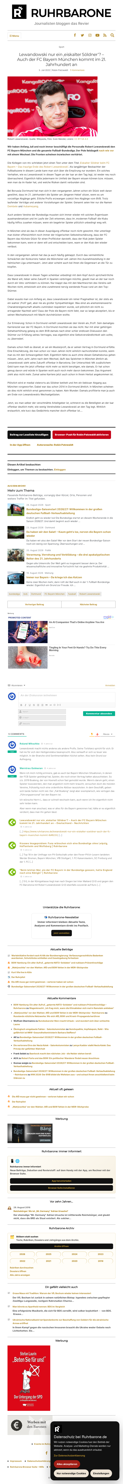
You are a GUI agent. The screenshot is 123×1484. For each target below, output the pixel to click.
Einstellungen (101, 1473)
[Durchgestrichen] (34, 705)
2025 (48, 1254)
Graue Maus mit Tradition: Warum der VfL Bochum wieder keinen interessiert (52, 1293)
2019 (100, 1261)
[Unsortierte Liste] (42, 705)
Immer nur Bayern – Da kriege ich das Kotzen (54, 577)
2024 (74, 1254)
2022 (22, 1261)
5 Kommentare (77, 70)
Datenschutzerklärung (38, 1461)
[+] (59, 705)
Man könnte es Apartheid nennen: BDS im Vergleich (39, 1306)
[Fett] (21, 705)
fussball (72, 594)
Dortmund (36, 594)
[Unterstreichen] (30, 705)
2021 (48, 1261)
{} (55, 705)
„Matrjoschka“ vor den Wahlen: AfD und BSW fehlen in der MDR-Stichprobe (49, 967)
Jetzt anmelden (61, 933)
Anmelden (110, 685)
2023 (101, 1254)
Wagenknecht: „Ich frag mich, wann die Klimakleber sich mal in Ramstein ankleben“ (71, 1008)
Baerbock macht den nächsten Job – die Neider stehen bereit (60, 1053)
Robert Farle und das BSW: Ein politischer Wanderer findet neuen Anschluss (60, 1058)
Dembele (13, 206)
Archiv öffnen (61, 1246)
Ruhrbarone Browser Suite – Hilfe (27, 1467)
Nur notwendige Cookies (71, 1473)
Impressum (16, 1461)
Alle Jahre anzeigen (20, 1275)
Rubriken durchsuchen (21, 1267)
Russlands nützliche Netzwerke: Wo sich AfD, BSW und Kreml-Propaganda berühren (57, 1016)
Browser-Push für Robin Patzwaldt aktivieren (82, 434)
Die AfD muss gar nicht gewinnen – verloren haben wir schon (42, 982)
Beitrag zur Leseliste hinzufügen (29, 434)
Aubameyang (30, 206)
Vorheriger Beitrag (34, 604)
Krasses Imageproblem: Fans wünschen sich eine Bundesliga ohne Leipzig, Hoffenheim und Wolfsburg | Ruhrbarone (64, 845)
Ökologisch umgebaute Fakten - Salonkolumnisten (40, 1029)
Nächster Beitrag (88, 604)
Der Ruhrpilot (18, 977)
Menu (15, 35)
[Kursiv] (25, 705)
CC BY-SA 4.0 (81, 139)
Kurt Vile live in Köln (21, 972)
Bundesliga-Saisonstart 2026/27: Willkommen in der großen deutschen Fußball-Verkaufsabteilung (62, 986)
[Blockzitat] (46, 705)
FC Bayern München (54, 594)
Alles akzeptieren (67, 1464)
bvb (25, 594)
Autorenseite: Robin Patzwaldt (55, 444)
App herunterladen (61, 1181)
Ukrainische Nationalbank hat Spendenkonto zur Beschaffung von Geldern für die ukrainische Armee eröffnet (60, 1321)
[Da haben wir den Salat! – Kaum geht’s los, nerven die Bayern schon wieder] (16, 532)
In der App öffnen (20, 444)
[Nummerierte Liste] (38, 705)
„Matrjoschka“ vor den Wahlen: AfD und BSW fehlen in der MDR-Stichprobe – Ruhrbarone (59, 1012)
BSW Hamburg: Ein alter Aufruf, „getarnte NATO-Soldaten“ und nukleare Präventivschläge (57, 962)
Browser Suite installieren (61, 1188)
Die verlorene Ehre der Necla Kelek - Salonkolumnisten (41, 1045)
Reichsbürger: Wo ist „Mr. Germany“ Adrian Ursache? (41, 1211)
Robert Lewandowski (90, 594)
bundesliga (14, 594)
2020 (74, 1261)
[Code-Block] (51, 705)
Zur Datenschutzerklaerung (69, 1455)
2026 (22, 1254)
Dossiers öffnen (18, 1271)
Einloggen (60, 469)
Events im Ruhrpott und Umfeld (50, 1444)
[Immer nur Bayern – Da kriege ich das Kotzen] (16, 577)
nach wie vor (106, 150)
